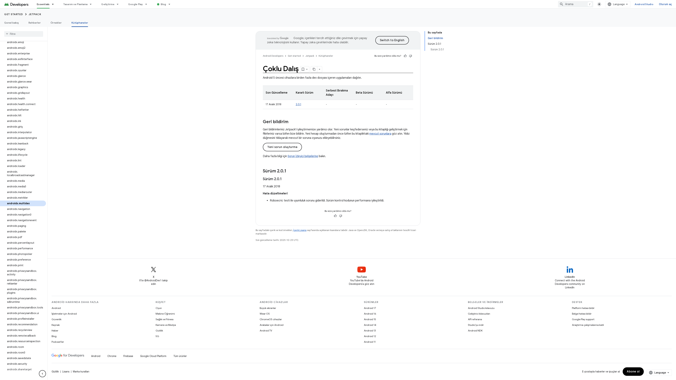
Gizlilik (159, 330)
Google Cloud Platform (153, 356)
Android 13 (370, 330)
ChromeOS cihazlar (271, 319)
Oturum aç (665, 4)
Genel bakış (11, 22)
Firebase (128, 356)
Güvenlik (56, 319)
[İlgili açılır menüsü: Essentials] (54, 4)
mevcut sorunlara (380, 133)
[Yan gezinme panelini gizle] (42, 373)
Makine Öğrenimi (165, 313)
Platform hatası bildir (583, 308)
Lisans (65, 371)
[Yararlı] (405, 56)
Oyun (159, 308)
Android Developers (273, 55)
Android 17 (370, 308)
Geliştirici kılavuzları (479, 313)
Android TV (266, 330)
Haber (55, 330)
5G (157, 336)
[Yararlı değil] (410, 56)
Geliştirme (107, 4)
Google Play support (583, 319)
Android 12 (370, 336)
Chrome (111, 356)
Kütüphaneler (79, 22)
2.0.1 (298, 104)
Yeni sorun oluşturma (282, 147)
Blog (163, 4)
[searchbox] (23, 34)
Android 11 (370, 341)
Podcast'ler (58, 341)
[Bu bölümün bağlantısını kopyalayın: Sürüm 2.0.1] (289, 171)
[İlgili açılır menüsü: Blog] (171, 4)
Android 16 (370, 313)
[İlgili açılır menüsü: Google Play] (147, 4)
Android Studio (644, 4)
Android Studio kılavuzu (481, 308)
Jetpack (35, 14)
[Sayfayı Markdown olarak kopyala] (314, 69)
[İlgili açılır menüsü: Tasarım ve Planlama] (92, 4)
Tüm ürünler (180, 356)
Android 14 (370, 325)
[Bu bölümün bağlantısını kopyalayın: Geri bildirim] (291, 122)
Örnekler (56, 22)
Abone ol (633, 371)
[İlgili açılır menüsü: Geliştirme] (119, 4)
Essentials (43, 4)
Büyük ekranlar (268, 308)
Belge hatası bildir (582, 313)
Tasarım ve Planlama (75, 4)
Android (56, 308)
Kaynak (56, 325)
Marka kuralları (81, 371)
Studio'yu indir (476, 325)
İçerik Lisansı (299, 230)
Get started (13, 14)
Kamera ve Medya (166, 325)
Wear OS (265, 313)
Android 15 (370, 319)
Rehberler (35, 22)
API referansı (475, 319)
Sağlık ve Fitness (164, 319)
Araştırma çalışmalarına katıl (588, 325)
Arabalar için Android (271, 325)
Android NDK (475, 330)
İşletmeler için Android (64, 313)
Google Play (135, 4)
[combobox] (575, 4)
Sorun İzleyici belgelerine (303, 156)
